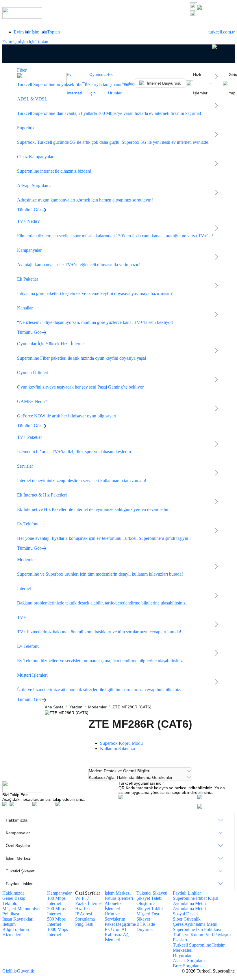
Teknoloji (11, 903)
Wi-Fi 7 (82, 898)
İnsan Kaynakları (18, 919)
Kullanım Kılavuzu (117, 748)
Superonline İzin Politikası (197, 929)
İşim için (39, 31)
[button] (212, 13)
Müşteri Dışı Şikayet (147, 916)
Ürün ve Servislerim (115, 916)
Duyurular (182, 955)
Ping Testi (84, 924)
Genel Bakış (13, 898)
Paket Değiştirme (120, 924)
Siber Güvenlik (187, 919)
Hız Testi (83, 908)
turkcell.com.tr (221, 31)
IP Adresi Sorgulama (85, 916)
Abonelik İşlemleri (113, 906)
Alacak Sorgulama (190, 960)
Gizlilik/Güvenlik (18, 970)
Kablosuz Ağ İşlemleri (117, 937)
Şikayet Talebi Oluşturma (149, 901)
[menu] (118, 852)
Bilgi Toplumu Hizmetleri (15, 932)
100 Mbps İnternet (56, 901)
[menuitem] (118, 820)
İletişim (9, 924)
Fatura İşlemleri (119, 898)
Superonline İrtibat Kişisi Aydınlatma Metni (195, 901)
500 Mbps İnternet (56, 922)
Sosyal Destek (186, 913)
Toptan (53, 31)
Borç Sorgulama (188, 965)
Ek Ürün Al (115, 929)
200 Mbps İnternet (56, 911)
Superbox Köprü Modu (121, 743)
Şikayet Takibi (149, 908)
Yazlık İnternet (88, 903)
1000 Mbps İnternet (57, 932)
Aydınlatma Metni (189, 908)
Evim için (23, 31)
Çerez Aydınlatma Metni (195, 924)
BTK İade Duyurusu (145, 927)
